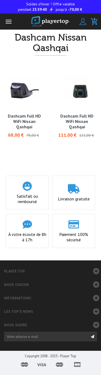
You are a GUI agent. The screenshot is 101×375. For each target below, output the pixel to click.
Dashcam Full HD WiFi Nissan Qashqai (24, 121)
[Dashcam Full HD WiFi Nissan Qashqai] (24, 91)
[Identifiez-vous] (82, 21)
